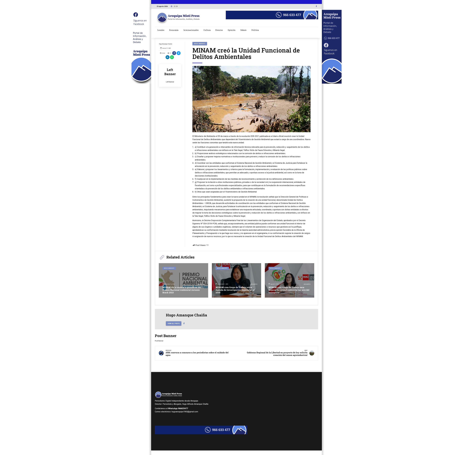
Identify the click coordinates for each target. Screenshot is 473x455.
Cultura (207, 30)
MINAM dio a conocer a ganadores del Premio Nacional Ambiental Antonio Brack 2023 (181, 290)
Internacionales (191, 30)
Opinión (232, 30)
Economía (173, 30)
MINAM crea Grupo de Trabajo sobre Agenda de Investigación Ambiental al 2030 (235, 290)
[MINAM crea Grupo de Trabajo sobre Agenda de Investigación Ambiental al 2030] (236, 280)
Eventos (219, 30)
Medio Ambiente (199, 44)
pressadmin (201, 284)
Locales (160, 30)
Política (255, 30)
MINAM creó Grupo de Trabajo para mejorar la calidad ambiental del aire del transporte (289, 290)
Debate (243, 30)
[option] (251, 99)
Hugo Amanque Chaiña (165, 44)
